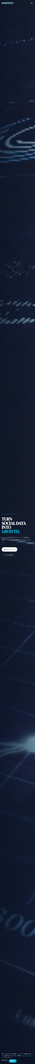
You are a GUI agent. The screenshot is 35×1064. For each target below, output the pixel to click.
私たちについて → (9, 549)
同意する (13, 1061)
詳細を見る (5, 1060)
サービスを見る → (9, 555)
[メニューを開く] (31, 3)
